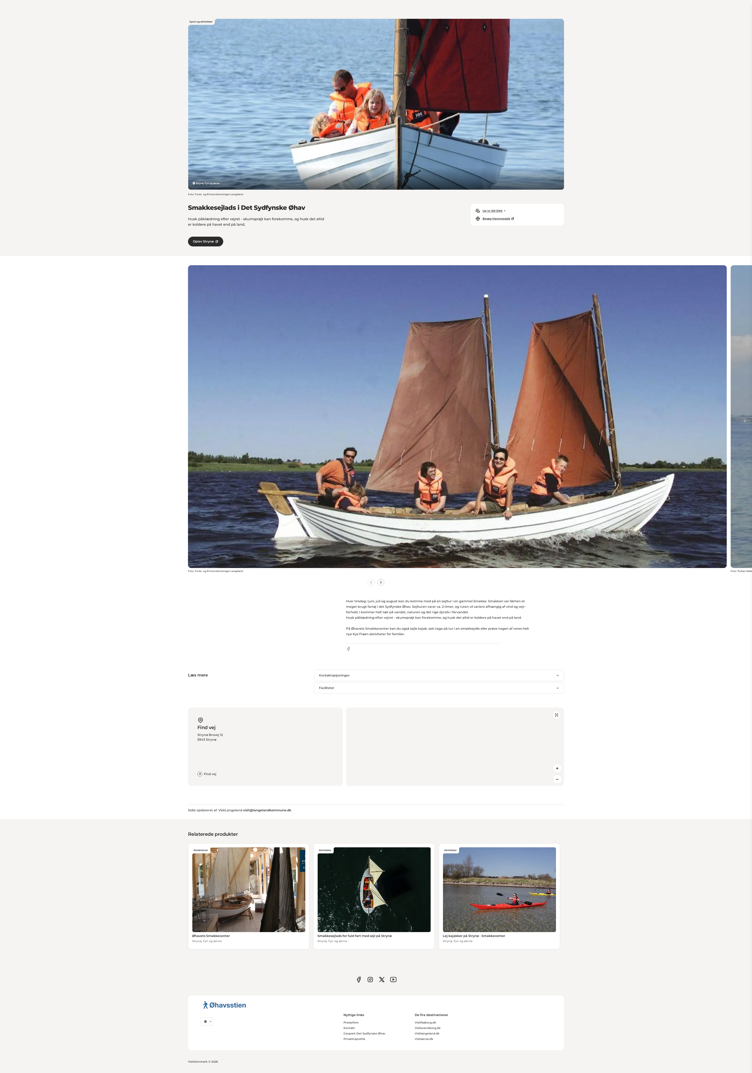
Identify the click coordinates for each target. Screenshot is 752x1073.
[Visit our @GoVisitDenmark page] (381, 979)
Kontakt (349, 1028)
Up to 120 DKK (493, 211)
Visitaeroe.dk (424, 1039)
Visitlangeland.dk (427, 1033)
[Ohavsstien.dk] (225, 1005)
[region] (455, 747)
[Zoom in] (557, 768)
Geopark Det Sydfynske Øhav (364, 1033)
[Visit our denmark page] (358, 979)
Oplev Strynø (203, 241)
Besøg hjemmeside (496, 218)
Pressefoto (351, 1022)
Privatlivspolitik (354, 1039)
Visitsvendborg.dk (428, 1028)
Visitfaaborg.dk (425, 1022)
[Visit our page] (370, 979)
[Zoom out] (557, 779)
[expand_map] (556, 715)
